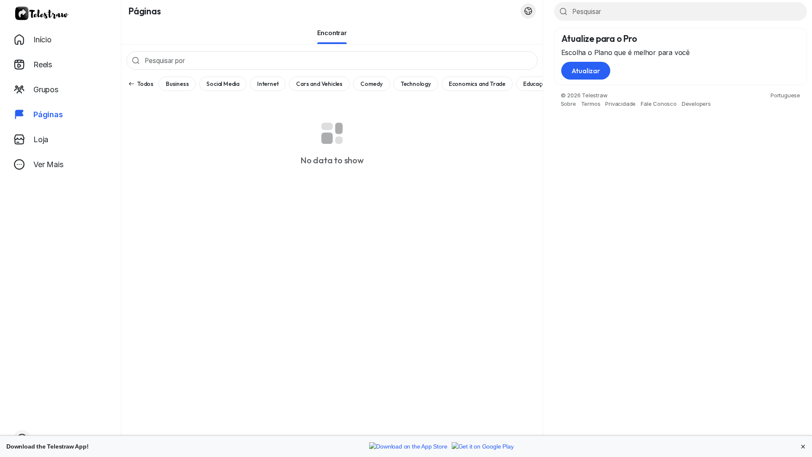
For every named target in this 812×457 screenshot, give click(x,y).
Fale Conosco (659, 103)
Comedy (371, 84)
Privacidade (620, 103)
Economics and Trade (477, 84)
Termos (591, 103)
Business (177, 84)
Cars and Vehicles (319, 84)
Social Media (222, 84)
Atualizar (585, 70)
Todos (145, 84)
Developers (696, 103)
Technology (416, 84)
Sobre (568, 103)
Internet (267, 84)
